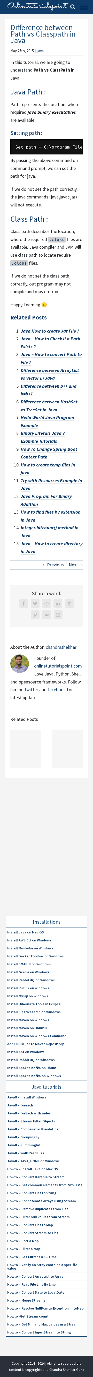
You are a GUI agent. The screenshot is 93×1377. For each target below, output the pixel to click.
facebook (57, 689)
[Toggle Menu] (84, 7)
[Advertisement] (46, 853)
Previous (55, 565)
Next (73, 565)
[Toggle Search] (72, 6)
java (40, 50)
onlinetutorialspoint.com (58, 666)
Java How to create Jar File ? (50, 331)
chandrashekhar (61, 647)
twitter (31, 689)
